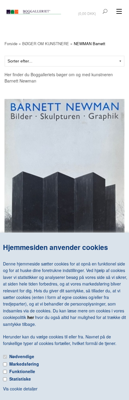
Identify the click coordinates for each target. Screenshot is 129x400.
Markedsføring (24, 364)
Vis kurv (87, 9)
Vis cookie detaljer (20, 389)
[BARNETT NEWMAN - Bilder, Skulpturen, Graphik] (64, 173)
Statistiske (20, 379)
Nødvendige (21, 356)
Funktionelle (22, 371)
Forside (10, 43)
